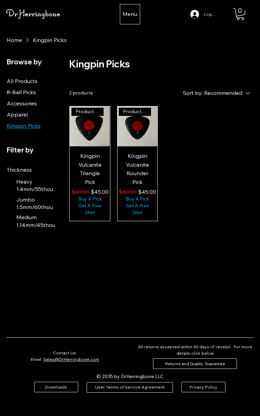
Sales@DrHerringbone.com (71, 359)
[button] (240, 14)
